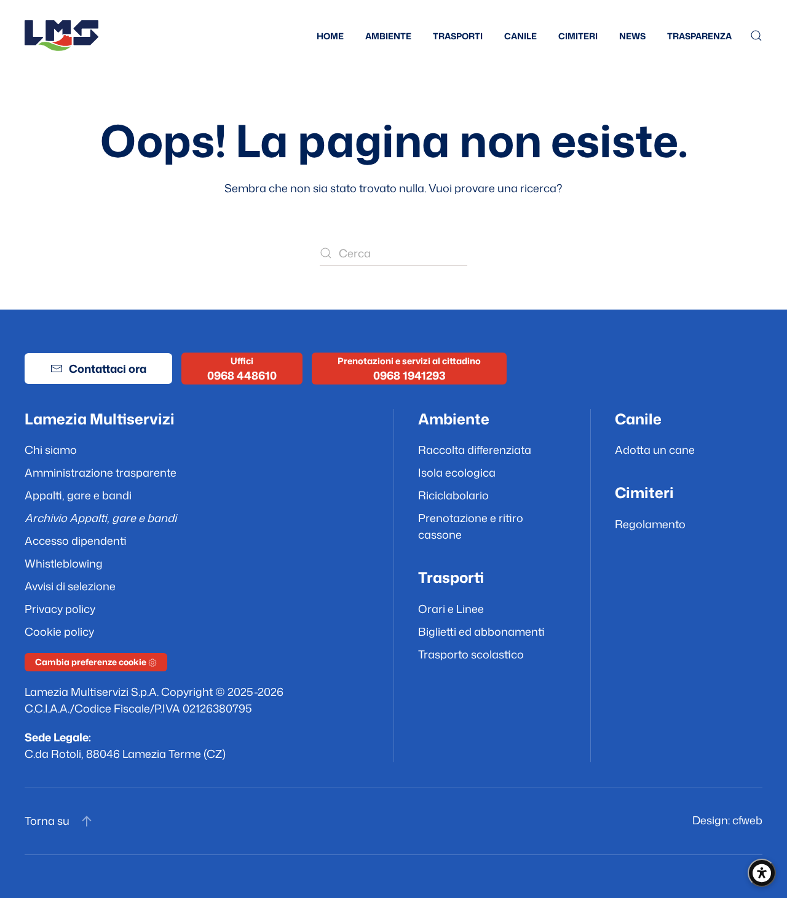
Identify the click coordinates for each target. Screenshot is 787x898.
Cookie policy (59, 631)
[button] (756, 35)
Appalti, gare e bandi (78, 495)
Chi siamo (51, 450)
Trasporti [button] (458, 36)
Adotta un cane (655, 450)
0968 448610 (242, 375)
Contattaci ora (107, 369)
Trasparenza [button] (699, 36)
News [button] (632, 36)
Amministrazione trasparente (100, 472)
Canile (520, 36)
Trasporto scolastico (471, 654)
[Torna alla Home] (61, 35)
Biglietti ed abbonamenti (481, 631)
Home (330, 36)
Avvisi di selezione (70, 586)
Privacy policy (60, 609)
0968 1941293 (409, 375)
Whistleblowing (64, 563)
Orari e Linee (451, 609)
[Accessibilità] (762, 873)
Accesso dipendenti (76, 541)
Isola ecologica (457, 472)
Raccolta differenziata (474, 450)
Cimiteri (578, 36)
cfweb (747, 820)
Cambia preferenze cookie (91, 662)
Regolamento (650, 524)
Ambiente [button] (388, 36)
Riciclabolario (453, 495)
